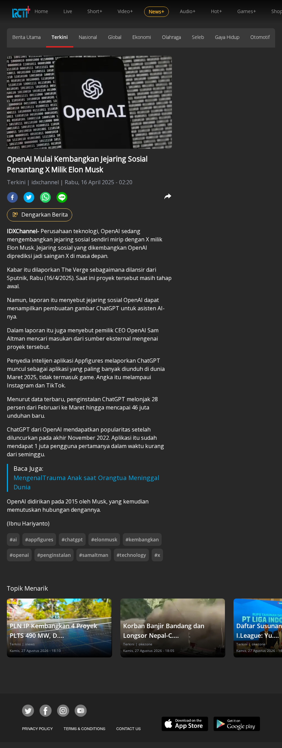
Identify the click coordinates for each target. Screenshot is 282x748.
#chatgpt (72, 539)
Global (114, 37)
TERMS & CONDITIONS (84, 728)
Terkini (60, 37)
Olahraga (171, 37)
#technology (131, 555)
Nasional (88, 37)
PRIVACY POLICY (37, 728)
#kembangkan (142, 539)
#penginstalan (54, 555)
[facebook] (12, 197)
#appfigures (39, 539)
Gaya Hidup (227, 37)
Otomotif (260, 37)
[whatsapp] (45, 197)
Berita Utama (26, 37)
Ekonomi (141, 37)
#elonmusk (104, 539)
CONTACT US (128, 728)
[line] (61, 197)
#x (157, 555)
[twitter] (28, 197)
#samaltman (93, 555)
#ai (13, 539)
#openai (19, 555)
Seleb (198, 37)
